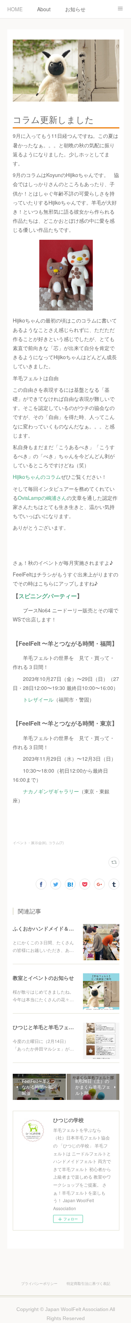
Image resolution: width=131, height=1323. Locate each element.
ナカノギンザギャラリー (51, 791)
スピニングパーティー (48, 596)
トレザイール (38, 699)
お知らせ (75, 9)
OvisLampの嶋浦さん (42, 497)
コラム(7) (56, 842)
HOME (15, 9)
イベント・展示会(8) (29, 842)
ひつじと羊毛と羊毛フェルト (46, 1027)
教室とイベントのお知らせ (43, 977)
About (44, 9)
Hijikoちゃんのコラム (37, 476)
